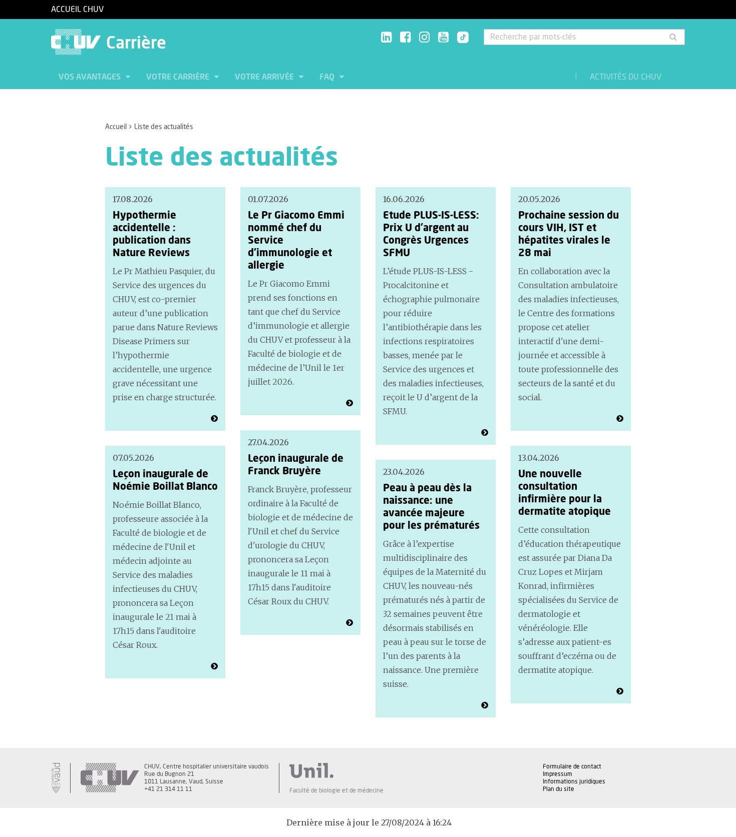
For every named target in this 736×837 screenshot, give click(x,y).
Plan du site (558, 789)
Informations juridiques (574, 781)
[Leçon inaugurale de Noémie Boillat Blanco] (214, 666)
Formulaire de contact (572, 766)
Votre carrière (178, 77)
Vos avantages (91, 77)
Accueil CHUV (77, 10)
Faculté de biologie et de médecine (336, 790)
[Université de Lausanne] (336, 770)
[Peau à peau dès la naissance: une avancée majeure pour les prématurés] (484, 705)
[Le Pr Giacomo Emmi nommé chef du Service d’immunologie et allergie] (349, 403)
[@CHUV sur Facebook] (405, 38)
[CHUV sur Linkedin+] (386, 38)
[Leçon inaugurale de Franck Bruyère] (349, 623)
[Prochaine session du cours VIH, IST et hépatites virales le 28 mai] (619, 419)
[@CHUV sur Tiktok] (460, 38)
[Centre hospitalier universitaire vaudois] (110, 778)
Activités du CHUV (625, 77)
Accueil (116, 127)
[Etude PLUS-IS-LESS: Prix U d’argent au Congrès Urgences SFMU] (484, 433)
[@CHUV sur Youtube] (443, 38)
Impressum (557, 774)
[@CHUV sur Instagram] (424, 38)
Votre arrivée (265, 77)
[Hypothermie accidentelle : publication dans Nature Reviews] (214, 419)
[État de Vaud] (55, 778)
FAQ (327, 77)
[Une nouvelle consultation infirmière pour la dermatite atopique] (619, 691)
